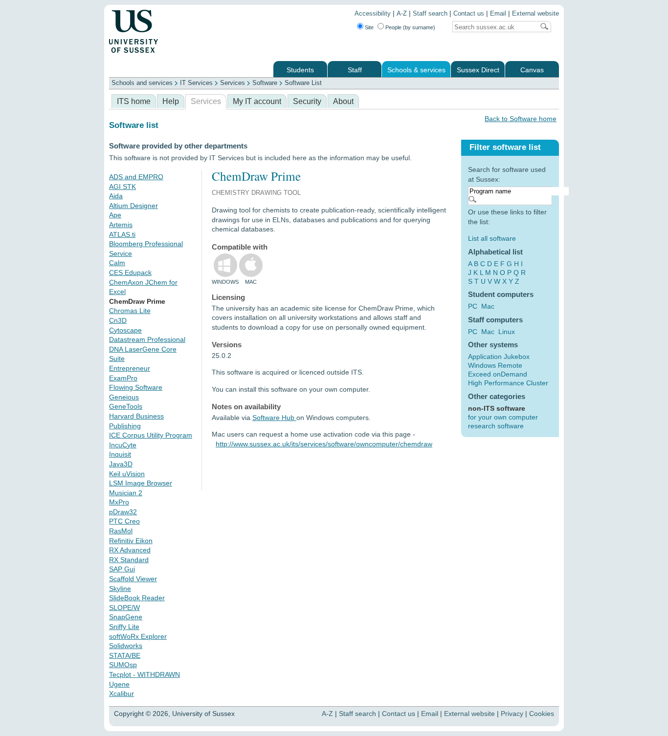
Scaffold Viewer (133, 579)
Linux (506, 332)
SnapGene (125, 617)
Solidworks (125, 646)
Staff (355, 70)
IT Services (196, 82)
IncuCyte (122, 445)
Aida (116, 196)
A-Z (402, 13)
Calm (117, 263)
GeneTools (125, 406)
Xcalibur (121, 693)
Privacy (512, 713)
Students (300, 70)
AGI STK (122, 186)
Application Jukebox (499, 356)
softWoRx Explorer (138, 636)
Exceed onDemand (497, 374)
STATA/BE (124, 655)
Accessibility (373, 13)
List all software (492, 238)
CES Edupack (130, 272)
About (343, 101)
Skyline (120, 588)
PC (472, 306)
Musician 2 (125, 493)
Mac (487, 306)
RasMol (121, 531)
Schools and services (142, 82)
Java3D (121, 464)
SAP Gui (122, 569)
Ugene (119, 684)
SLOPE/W (124, 607)
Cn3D (118, 320)
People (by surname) (410, 27)
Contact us (468, 13)
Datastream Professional (147, 339)
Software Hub (274, 417)
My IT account (257, 101)
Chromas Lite (130, 311)
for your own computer (503, 417)
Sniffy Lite (124, 627)
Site (369, 27)
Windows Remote (495, 365)
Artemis (121, 225)
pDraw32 (123, 512)
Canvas (532, 70)
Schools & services (416, 70)
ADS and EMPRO (136, 177)
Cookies (541, 713)
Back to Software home (521, 119)
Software (264, 82)
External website (535, 13)
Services (232, 82)
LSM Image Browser (140, 483)
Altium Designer (133, 206)
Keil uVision (127, 474)
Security (307, 101)
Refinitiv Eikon (131, 541)
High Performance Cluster (508, 383)
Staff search (430, 13)
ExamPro (123, 378)
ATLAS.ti (122, 234)
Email (498, 13)
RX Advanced (130, 550)
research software (496, 426)
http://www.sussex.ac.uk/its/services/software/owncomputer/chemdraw (324, 444)
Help (170, 101)
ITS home (134, 101)
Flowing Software (135, 387)
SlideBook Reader (137, 598)
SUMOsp (123, 665)
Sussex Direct (478, 70)
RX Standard (129, 560)
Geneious (124, 397)
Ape (115, 215)
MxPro (119, 502)
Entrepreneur (129, 368)
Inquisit (120, 454)
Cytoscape (125, 330)
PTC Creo (124, 521)
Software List (303, 82)
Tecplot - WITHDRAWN (144, 674)
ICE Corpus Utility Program (150, 435)
